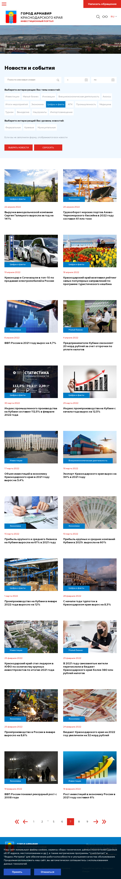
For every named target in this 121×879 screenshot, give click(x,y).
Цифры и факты (55, 104)
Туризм (9, 112)
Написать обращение (102, 4)
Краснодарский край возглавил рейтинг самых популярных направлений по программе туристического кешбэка (89, 281)
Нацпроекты (40, 112)
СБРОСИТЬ (48, 147)
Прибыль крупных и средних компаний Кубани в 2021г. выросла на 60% (89, 541)
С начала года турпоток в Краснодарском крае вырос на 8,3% (87, 603)
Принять (17, 872)
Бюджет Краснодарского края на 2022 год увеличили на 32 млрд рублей (89, 734)
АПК (70, 104)
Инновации (48, 96)
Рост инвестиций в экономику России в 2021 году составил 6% (89, 796)
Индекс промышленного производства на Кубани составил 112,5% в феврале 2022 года (30, 411)
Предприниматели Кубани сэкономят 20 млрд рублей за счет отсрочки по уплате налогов (88, 346)
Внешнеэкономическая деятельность (78, 96)
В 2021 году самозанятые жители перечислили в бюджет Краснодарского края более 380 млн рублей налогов (88, 668)
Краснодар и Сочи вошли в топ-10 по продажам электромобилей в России (29, 279)
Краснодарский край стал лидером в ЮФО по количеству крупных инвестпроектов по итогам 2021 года (29, 666)
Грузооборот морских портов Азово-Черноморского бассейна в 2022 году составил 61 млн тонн (88, 215)
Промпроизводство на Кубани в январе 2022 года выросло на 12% (30, 603)
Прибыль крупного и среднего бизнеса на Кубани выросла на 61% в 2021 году (30, 541)
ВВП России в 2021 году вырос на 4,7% (30, 343)
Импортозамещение (61, 112)
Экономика (37, 104)
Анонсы (107, 96)
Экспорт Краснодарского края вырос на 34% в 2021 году (89, 475)
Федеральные (13, 127)
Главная (8, 49)
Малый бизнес (31, 96)
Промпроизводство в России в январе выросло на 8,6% (29, 734)
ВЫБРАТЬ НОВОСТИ (18, 147)
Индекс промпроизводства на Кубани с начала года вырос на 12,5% (89, 410)
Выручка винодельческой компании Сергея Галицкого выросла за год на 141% (28, 215)
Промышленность (86, 104)
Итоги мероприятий (16, 104)
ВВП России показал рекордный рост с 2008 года (30, 796)
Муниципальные (47, 127)
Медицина (105, 104)
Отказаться (47, 872)
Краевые (29, 127)
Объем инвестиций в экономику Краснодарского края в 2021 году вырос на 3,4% (26, 477)
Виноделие (23, 112)
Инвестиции (12, 96)
